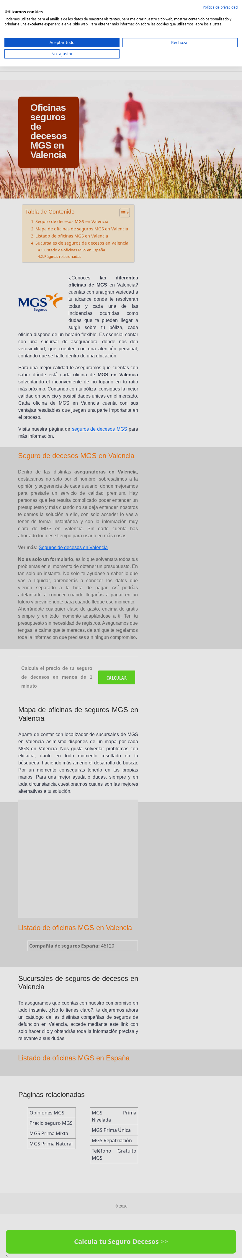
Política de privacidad (220, 7)
